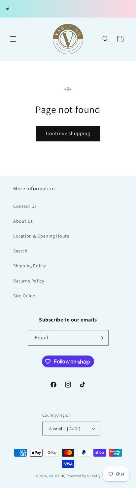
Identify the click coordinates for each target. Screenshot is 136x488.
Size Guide (24, 296)
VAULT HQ (57, 475)
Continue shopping (68, 133)
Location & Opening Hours (41, 236)
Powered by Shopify (84, 475)
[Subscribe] (101, 338)
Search (20, 251)
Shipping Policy (29, 266)
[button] (13, 39)
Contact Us (25, 206)
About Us (23, 221)
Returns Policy (28, 281)
